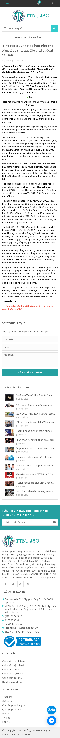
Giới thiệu (7, 700)
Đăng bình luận (30, 372)
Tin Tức (6, 717)
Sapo (27, 734)
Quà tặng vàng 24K (12, 709)
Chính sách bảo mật (12, 677)
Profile (5, 713)
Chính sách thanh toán (13, 661)
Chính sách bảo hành (12, 673)
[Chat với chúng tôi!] (51, 720)
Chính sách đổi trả (11, 669)
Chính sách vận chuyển (13, 665)
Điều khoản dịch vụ (12, 681)
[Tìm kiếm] (54, 28)
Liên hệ (6, 721)
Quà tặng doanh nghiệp (14, 705)
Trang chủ (7, 696)
